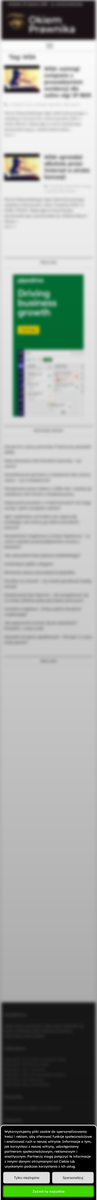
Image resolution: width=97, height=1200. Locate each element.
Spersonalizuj (73, 1178)
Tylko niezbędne (26, 1178)
